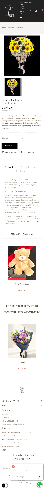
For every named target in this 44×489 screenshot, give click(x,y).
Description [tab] (10, 166)
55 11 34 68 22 (6, 417)
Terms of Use (19, 483)
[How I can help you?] (39, 484)
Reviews (20, 171)
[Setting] (36, 10)
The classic (22, 362)
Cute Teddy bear (22, 284)
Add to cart (9, 146)
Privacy (28, 483)
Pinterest (15, 103)
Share (8, 103)
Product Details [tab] (28, 166)
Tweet (11, 103)
